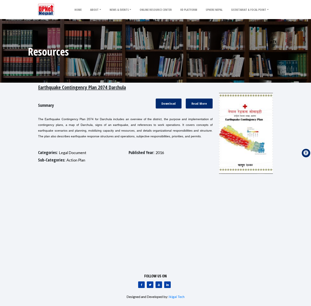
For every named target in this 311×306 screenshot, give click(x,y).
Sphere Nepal (214, 10)
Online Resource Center (156, 10)
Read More (199, 103)
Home (78, 10)
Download (168, 103)
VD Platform (188, 10)
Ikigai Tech (176, 297)
